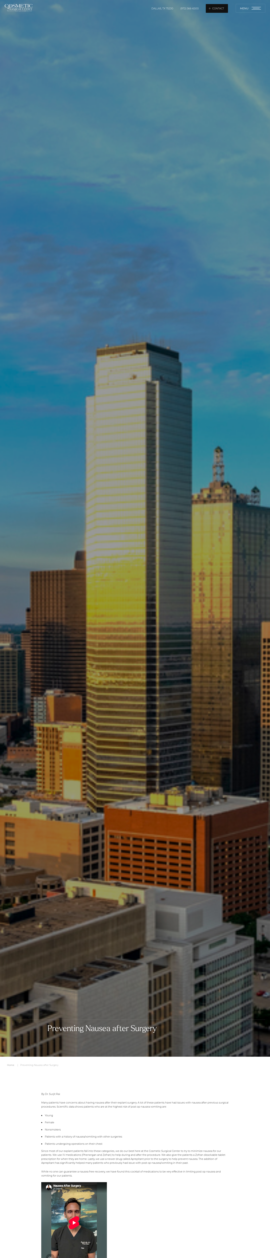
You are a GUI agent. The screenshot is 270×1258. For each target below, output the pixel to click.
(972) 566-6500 (189, 8)
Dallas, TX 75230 (162, 8)
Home (10, 1065)
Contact (218, 8)
